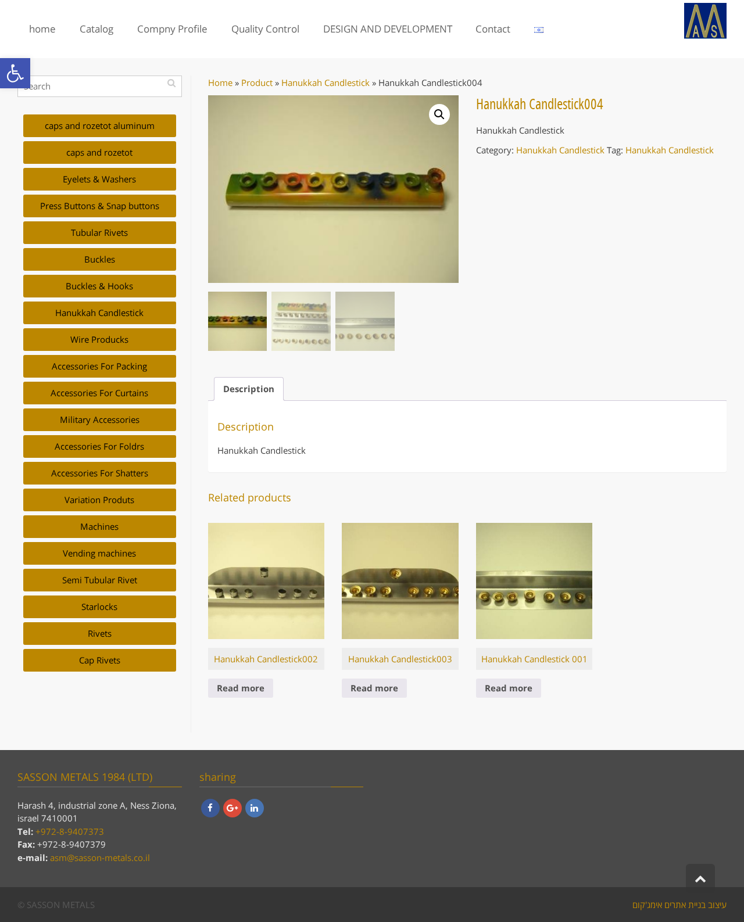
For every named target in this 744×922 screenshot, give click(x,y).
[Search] (172, 82)
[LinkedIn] (254, 808)
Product (257, 82)
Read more (240, 688)
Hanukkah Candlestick (325, 82)
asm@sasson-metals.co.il (100, 857)
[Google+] (232, 808)
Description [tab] (248, 388)
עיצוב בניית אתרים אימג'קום (679, 904)
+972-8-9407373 (69, 831)
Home (220, 82)
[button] (15, 73)
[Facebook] (210, 808)
